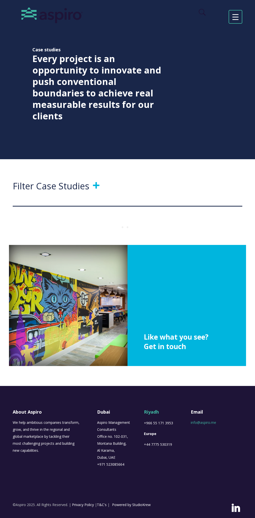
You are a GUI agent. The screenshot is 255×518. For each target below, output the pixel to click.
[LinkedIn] (236, 509)
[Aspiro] (52, 15)
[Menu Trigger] (235, 17)
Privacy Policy (83, 504)
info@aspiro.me (203, 422)
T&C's (102, 504)
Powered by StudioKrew (131, 504)
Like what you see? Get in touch (176, 341)
